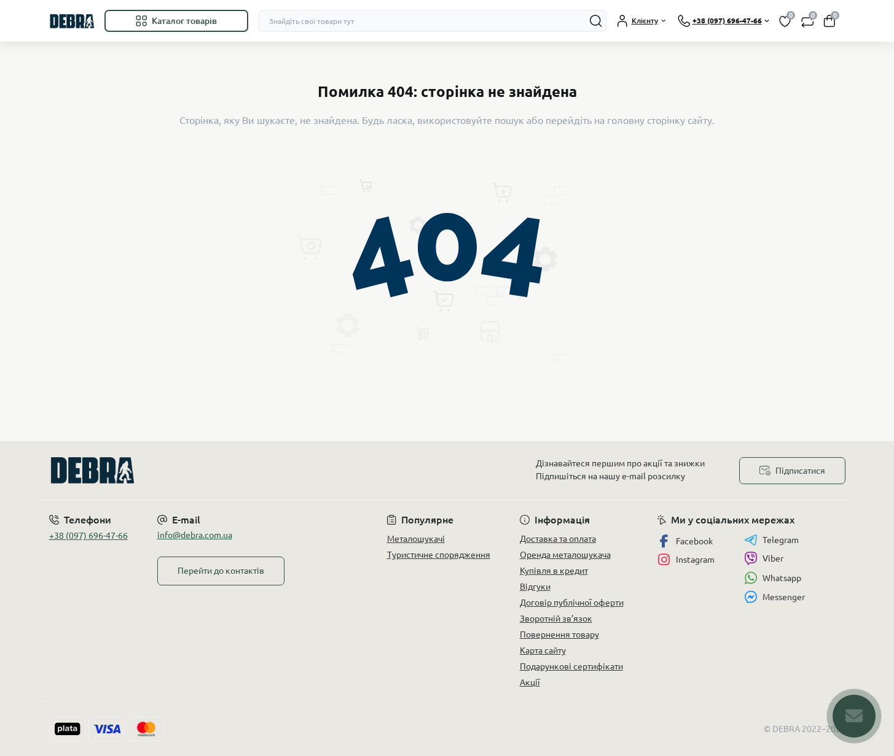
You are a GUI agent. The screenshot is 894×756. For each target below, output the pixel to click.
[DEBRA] (244, 470)
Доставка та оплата (558, 539)
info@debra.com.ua (194, 535)
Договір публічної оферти (572, 603)
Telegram (781, 540)
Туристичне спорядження (438, 555)
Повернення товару (559, 634)
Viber (773, 558)
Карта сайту (543, 650)
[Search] (596, 21)
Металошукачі (416, 539)
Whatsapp (782, 578)
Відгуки (535, 587)
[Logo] (72, 21)
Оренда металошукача (565, 555)
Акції (530, 682)
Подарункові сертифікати (571, 666)
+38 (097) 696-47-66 (88, 536)
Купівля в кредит (554, 571)
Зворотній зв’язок (556, 618)
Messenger (784, 597)
